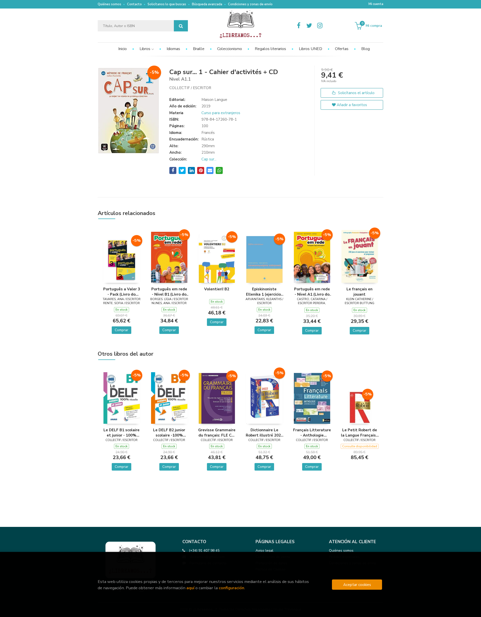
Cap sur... (208, 159)
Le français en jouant (359, 292)
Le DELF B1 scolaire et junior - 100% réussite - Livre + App (121, 433)
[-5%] (121, 259)
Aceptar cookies (357, 584)
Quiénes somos (109, 4)
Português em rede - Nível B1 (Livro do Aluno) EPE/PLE (169, 292)
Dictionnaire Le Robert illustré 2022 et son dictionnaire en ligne (264, 433)
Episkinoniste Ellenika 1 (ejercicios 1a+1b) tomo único (264, 292)
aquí (190, 588)
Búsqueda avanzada (207, 4)
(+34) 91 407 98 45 (204, 550)
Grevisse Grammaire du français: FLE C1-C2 (216, 433)
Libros (145, 49)
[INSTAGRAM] (320, 26)
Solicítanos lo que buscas (167, 4)
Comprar (121, 330)
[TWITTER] (309, 26)
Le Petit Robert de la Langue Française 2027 (359, 433)
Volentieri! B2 (216, 289)
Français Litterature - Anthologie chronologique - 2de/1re (312, 433)
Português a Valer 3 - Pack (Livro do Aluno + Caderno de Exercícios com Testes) (121, 292)
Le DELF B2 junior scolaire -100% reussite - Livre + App (169, 433)
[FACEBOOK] (299, 26)
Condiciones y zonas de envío (250, 4)
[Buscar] (181, 26)
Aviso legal (264, 550)
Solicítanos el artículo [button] (356, 92)
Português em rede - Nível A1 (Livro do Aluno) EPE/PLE (312, 292)
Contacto (134, 4)
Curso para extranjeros (220, 112)
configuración (231, 588)
